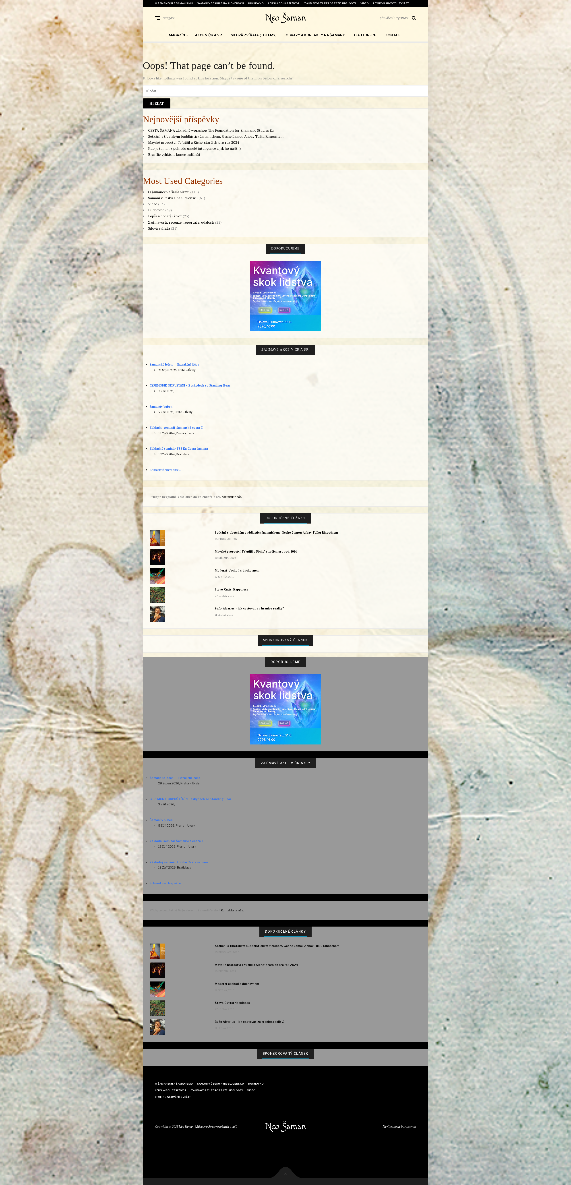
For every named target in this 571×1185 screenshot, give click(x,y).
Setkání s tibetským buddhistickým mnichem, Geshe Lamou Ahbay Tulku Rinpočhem (215, 136)
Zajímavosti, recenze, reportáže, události (181, 222)
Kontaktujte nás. (231, 497)
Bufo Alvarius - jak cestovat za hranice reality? (249, 608)
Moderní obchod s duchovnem (237, 570)
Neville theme (391, 1126)
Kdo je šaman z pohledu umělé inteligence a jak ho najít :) (194, 148)
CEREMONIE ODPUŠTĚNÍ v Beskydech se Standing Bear (190, 385)
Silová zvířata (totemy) (254, 35)
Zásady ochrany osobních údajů (216, 1126)
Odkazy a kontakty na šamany (315, 35)
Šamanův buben (161, 407)
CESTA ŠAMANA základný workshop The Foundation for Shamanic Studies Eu (211, 130)
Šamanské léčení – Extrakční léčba (174, 364)
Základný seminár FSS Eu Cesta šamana (179, 449)
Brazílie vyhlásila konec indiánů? (174, 154)
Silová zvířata (159, 228)
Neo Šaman (285, 17)
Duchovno (256, 3)
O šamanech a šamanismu (174, 3)
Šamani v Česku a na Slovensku (220, 3)
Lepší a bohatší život (284, 3)
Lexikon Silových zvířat (391, 3)
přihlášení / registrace (394, 18)
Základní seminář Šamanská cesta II (176, 428)
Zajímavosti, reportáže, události (330, 3)
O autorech (365, 35)
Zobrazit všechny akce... (165, 470)
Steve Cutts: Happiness (231, 589)
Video (364, 3)
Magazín (177, 35)
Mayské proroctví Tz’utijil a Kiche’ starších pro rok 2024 (193, 142)
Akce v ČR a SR (208, 35)
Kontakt (393, 35)
